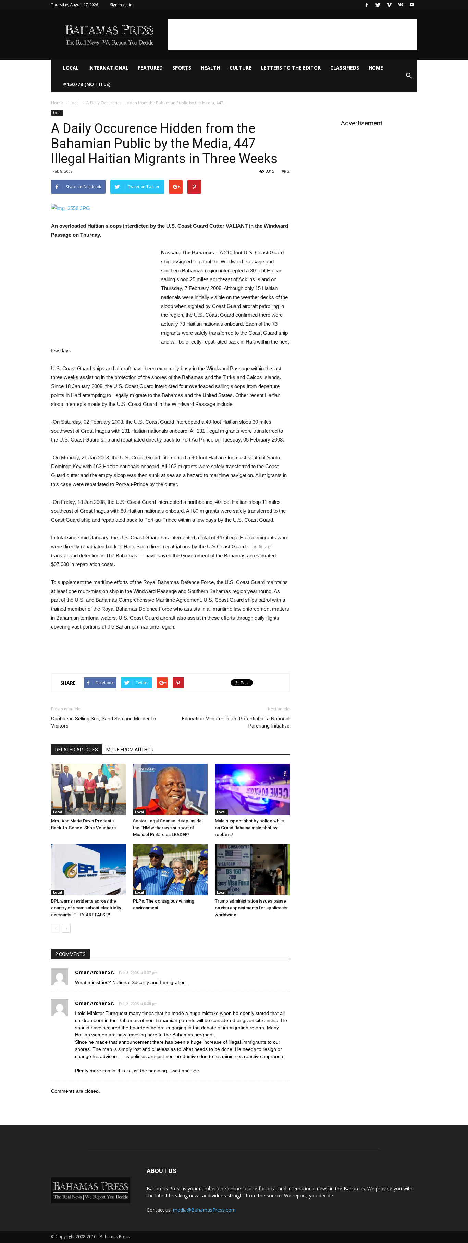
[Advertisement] (292, 34)
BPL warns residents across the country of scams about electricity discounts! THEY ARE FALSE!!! (86, 907)
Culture (240, 67)
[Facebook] (366, 5)
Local (71, 67)
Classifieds (344, 67)
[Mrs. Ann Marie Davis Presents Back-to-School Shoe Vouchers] (88, 789)
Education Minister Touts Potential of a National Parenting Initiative (236, 722)
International (108, 67)
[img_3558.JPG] (170, 208)
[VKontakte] (400, 5)
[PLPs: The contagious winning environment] (170, 869)
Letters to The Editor (291, 67)
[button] (409, 76)
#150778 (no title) (87, 84)
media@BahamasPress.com (204, 1210)
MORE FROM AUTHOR (130, 750)
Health (210, 67)
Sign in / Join (121, 4)
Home (376, 67)
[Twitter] (378, 5)
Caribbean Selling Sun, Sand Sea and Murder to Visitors (103, 722)
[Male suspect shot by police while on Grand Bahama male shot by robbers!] (252, 789)
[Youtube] (412, 5)
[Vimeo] (389, 5)
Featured (150, 67)
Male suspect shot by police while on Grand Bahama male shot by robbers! (249, 827)
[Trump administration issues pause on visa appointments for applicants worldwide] (252, 869)
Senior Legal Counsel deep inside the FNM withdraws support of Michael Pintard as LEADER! (167, 827)
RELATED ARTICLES (76, 750)
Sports (181, 67)
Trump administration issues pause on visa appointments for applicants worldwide (251, 907)
